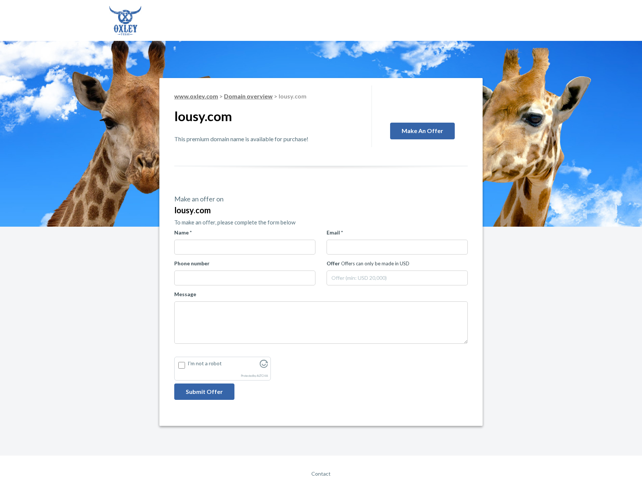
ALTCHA (262, 376)
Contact (321, 473)
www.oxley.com (196, 96)
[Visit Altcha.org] (264, 366)
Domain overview (248, 96)
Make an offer (422, 130)
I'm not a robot (205, 363)
